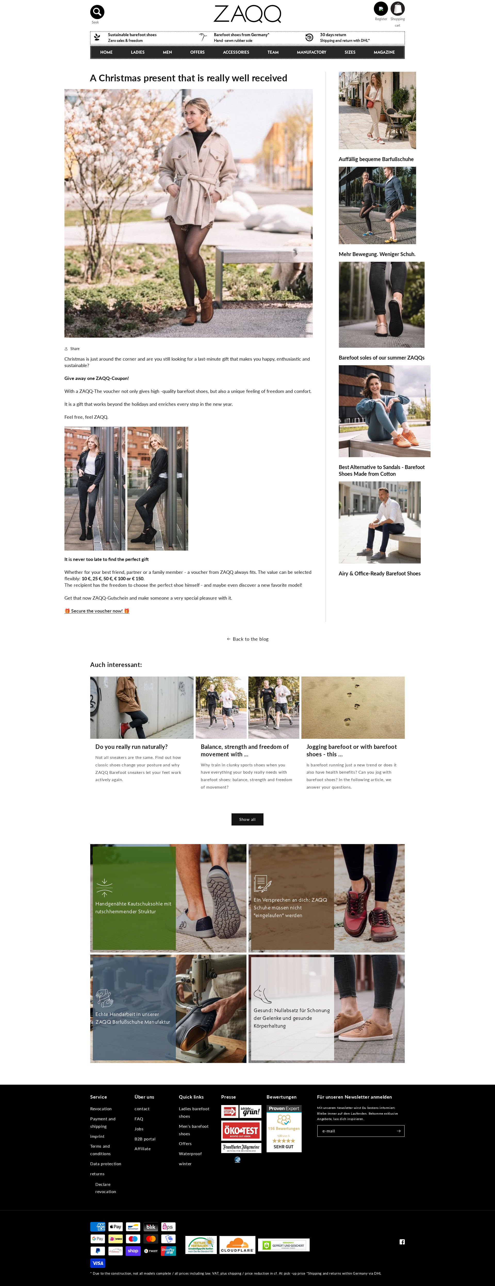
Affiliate (143, 1148)
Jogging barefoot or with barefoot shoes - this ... (352, 750)
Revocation (101, 1108)
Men (167, 52)
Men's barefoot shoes (194, 1130)
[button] (97, 12)
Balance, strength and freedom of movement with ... (245, 750)
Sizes (350, 52)
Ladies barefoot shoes (194, 1112)
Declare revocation (105, 1188)
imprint (97, 1136)
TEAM (273, 52)
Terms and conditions (100, 1150)
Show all (247, 819)
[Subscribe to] (399, 1131)
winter (185, 1163)
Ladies (138, 52)
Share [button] (74, 348)
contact (142, 1108)
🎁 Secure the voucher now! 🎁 (96, 611)
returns (97, 1173)
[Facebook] (402, 1243)
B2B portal (145, 1138)
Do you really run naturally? (131, 746)
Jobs (139, 1128)
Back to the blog (251, 639)
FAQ (139, 1118)
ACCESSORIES (236, 52)
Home (106, 52)
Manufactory (311, 52)
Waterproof (190, 1153)
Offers (185, 1143)
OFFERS (197, 52)
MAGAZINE (384, 52)
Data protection (105, 1163)
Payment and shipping (103, 1122)
